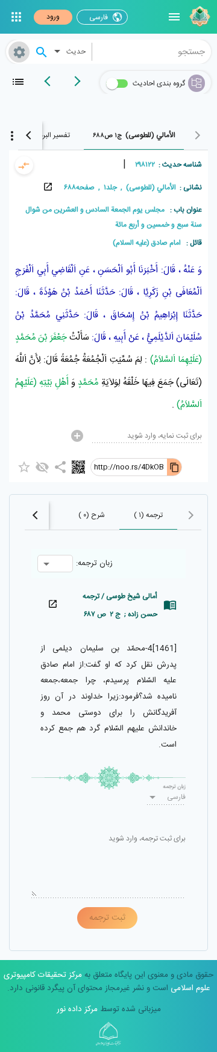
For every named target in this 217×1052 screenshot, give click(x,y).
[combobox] (152, 52)
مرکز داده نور (77, 1009)
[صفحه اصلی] (198, 16)
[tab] (134, 135)
